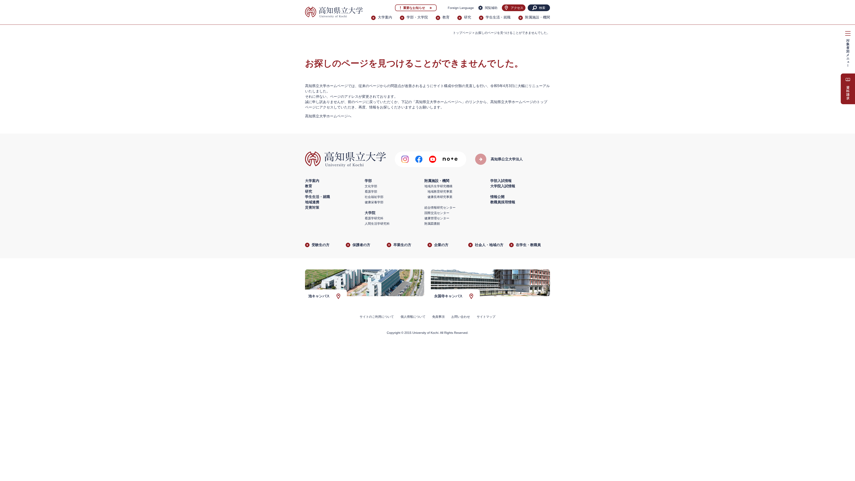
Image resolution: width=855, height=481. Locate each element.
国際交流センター (436, 213)
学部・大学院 (417, 17)
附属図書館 (432, 223)
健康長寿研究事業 (440, 197)
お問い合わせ (460, 316)
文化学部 (371, 186)
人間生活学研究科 (377, 223)
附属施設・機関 (537, 17)
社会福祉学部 (374, 197)
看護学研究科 (374, 218)
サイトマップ (486, 316)
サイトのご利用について (377, 316)
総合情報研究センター (440, 207)
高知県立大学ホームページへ (328, 116)
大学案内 (385, 17)
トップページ (462, 33)
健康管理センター (436, 218)
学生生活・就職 (498, 17)
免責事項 (438, 316)
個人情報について (413, 316)
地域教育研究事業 (440, 191)
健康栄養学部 (374, 202)
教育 (446, 17)
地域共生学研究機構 (438, 186)
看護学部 (371, 191)
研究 (467, 17)
